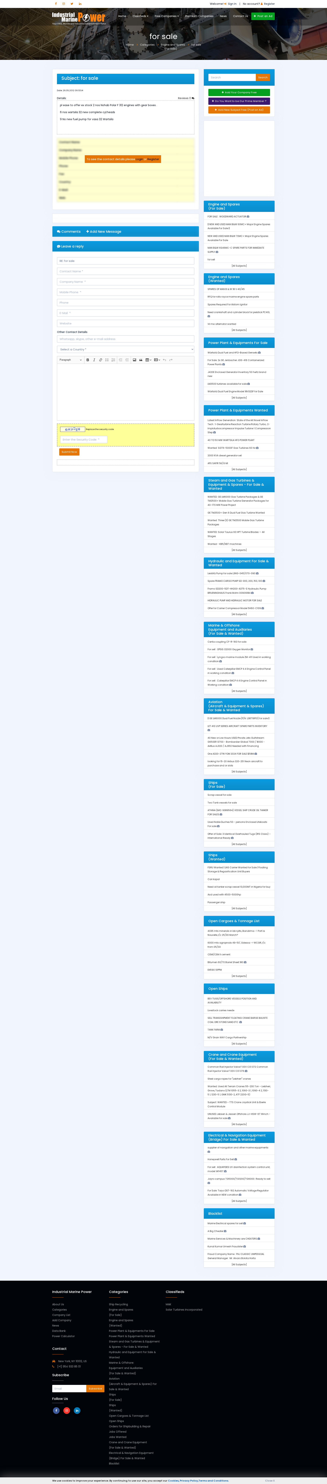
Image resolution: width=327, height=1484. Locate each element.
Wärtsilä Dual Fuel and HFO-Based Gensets (233, 352)
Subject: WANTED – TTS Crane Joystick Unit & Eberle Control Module (237, 1104)
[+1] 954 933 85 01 (69, 1366)
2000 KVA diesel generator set (225, 455)
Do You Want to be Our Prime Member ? (240, 101)
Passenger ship (216, 902)
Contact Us (240, 16)
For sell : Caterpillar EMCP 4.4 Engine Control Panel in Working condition (237, 682)
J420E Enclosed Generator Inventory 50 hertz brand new (237, 374)
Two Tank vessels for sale (222, 802)
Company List (61, 1315)
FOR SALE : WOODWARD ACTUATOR (227, 216)
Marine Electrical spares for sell (225, 1223)
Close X (270, 1480)
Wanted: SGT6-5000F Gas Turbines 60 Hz (232, 448)
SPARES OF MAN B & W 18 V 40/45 (226, 289)
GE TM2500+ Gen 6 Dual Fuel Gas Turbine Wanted (236, 512)
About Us (58, 1304)
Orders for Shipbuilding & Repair (130, 1426)
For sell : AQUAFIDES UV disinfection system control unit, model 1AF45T (239, 1169)
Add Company (61, 1320)
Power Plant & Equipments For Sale (132, 1331)
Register (153, 159)
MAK (168, 1304)
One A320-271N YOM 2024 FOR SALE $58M (231, 753)
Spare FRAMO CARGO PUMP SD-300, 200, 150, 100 (235, 581)
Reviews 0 (185, 98)
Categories (59, 1310)
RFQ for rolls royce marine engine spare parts (233, 296)
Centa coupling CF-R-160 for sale (227, 641)
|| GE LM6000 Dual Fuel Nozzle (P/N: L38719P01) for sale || (238, 718)
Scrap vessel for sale (219, 794)
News (223, 16)
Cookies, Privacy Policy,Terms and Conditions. (198, 1480)
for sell (211, 259)
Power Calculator (63, 1336)
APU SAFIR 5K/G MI (218, 463)
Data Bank (59, 1331)
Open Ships (116, 1421)
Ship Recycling (118, 1304)
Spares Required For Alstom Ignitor (227, 304)
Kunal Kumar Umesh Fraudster (225, 1246)
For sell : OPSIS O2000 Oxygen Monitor (229, 649)
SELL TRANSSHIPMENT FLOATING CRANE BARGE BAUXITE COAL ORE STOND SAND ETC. (238, 1020)
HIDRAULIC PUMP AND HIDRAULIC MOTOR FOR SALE (235, 600)
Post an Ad (264, 16)
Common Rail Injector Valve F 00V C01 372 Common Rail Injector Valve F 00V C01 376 (238, 1069)
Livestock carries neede (221, 1010)
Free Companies (166, 16)
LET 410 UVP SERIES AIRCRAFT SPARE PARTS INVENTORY (237, 726)
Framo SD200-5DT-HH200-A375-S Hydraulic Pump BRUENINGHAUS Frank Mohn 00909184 (237, 590)
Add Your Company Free (240, 92)
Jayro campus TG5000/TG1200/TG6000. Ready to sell (239, 1178)
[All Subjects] (239, 265)
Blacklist (114, 1463)
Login (139, 159)
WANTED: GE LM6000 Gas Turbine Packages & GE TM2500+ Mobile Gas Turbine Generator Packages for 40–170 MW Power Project (238, 501)
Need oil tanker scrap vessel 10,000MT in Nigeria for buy (239, 886)
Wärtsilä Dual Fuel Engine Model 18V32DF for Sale (235, 391)
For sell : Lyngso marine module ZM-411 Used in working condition (239, 659)
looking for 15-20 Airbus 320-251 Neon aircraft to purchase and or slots (235, 763)
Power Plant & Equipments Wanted (132, 1336)
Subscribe (95, 1388)
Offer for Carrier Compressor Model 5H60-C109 (235, 608)
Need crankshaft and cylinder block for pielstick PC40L (239, 312)
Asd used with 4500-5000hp (224, 894)
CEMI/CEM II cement (219, 954)
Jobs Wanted (117, 1437)
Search (263, 77)
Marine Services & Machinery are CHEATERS (233, 1238)
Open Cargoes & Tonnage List (129, 1416)
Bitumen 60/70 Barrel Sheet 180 (226, 962)
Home (122, 16)
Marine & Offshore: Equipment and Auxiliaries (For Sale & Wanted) (126, 1368)
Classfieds (140, 16)
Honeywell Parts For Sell (221, 1159)
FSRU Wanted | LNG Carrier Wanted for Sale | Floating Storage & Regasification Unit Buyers (238, 869)
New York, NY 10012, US (72, 1361)
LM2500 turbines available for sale (227, 383)
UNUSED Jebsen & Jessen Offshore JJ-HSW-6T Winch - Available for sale (239, 1116)
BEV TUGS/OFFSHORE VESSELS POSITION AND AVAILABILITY (232, 1000)
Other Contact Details (72, 332)
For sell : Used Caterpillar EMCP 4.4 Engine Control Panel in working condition (239, 671)
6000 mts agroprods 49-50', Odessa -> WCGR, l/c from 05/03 (236, 944)
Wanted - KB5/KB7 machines (224, 544)
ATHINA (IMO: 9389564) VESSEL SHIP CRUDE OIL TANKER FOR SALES (238, 812)
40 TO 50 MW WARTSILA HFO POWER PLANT (231, 440)
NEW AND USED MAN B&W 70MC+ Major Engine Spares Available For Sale (238, 238)
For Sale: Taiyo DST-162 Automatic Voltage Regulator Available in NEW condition (238, 1192)
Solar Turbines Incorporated (184, 1310)
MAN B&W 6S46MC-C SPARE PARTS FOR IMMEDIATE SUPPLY (236, 250)
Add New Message (105, 231)
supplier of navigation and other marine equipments (238, 1147)
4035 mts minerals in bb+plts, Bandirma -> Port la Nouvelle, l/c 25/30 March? (236, 933)
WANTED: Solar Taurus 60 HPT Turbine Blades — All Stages (236, 534)
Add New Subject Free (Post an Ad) (241, 110)
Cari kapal (214, 879)
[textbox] (125, 392)
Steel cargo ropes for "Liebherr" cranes (229, 1078)
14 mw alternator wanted (222, 324)
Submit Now (69, 452)
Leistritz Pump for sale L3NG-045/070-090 (232, 573)
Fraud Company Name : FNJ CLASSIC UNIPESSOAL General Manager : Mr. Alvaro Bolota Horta (236, 1256)
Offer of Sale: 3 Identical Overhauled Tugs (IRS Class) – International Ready (239, 836)
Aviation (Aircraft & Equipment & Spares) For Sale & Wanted (133, 1384)
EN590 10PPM (215, 969)
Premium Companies (199, 16)
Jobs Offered (117, 1432)
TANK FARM (214, 1029)
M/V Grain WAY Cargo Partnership (227, 1037)
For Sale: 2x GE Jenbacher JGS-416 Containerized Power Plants (236, 362)
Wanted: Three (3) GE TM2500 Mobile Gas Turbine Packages (236, 522)
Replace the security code (100, 429)
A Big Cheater (216, 1231)
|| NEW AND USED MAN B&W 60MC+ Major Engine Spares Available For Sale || (239, 226)
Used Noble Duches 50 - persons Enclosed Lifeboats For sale (237, 824)
